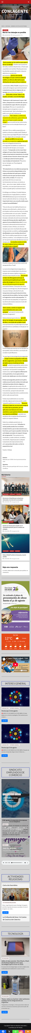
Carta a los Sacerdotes (10, 885)
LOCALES (5, 521)
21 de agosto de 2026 (15, 502)
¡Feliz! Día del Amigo (9, 848)
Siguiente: (15, 466)
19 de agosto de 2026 (15, 558)
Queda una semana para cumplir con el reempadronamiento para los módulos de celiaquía (13, 527)
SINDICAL (11, 794)
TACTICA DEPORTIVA (23, 5)
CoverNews (11, 1027)
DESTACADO (5, 494)
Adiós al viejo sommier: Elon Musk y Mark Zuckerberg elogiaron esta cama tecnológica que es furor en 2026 (15, 962)
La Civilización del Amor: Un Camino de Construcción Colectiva (14, 918)
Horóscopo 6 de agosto (9, 747)
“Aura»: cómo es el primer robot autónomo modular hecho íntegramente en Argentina (15, 1000)
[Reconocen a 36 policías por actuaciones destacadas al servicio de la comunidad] (15, 486)
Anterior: (14, 459)
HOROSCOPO (5, 708)
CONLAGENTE (15, 11)
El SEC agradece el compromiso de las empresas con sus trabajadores (15, 828)
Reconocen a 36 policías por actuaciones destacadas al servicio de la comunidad (13, 499)
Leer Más (4, 720)
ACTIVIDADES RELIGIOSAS (9, 902)
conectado (16, 570)
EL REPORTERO (7, 35)
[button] (3, 2)
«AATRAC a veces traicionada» (10, 799)
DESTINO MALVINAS (7, 5)
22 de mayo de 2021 (16, 35)
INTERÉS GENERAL (14, 708)
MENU (15, 5)
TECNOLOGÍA (5, 958)
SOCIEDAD (5, 30)
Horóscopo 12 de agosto (10, 711)
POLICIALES (12, 494)
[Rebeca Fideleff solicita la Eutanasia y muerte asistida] (15, 543)
